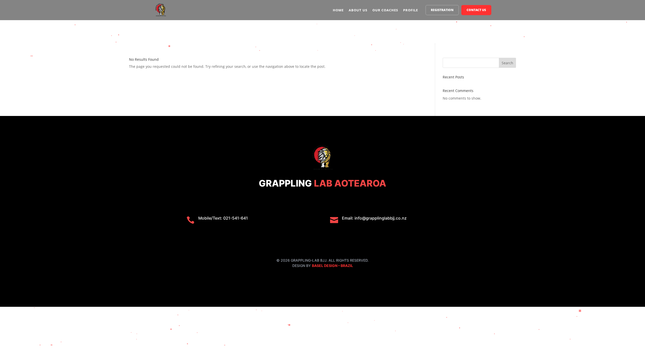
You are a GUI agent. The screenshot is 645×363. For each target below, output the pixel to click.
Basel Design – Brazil (332, 265)
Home (338, 10)
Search (507, 62)
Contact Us (476, 10)
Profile (410, 10)
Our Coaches (385, 10)
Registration (442, 10)
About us (358, 10)
